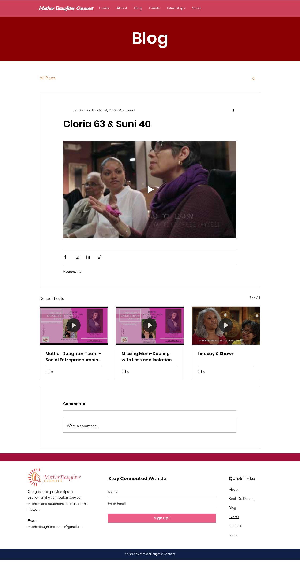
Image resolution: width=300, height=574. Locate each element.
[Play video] (149, 189)
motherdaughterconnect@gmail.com (56, 526)
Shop (233, 535)
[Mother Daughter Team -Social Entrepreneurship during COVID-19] (74, 325)
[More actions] (233, 110)
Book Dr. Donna (241, 498)
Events (234, 517)
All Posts (48, 77)
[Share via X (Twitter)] (77, 257)
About (233, 489)
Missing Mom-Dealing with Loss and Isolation (147, 357)
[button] (254, 78)
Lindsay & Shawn (216, 353)
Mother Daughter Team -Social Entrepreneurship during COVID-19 (73, 357)
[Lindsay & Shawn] (226, 325)
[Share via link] (100, 257)
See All (255, 298)
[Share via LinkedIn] (88, 257)
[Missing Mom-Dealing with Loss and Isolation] (150, 325)
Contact (235, 526)
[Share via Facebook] (65, 257)
